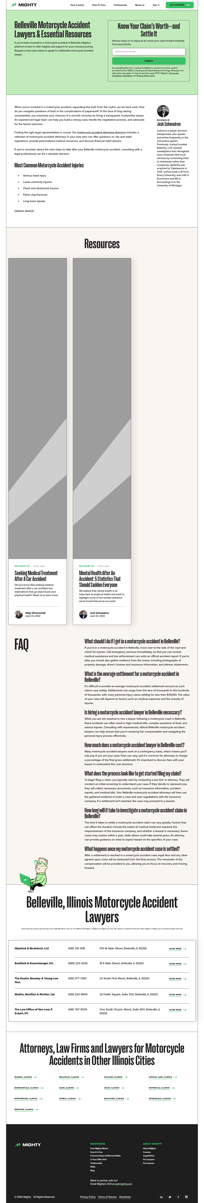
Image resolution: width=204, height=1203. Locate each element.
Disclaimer (128, 76)
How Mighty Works (99, 1148)
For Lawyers (148, 1159)
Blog (92, 1170)
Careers (147, 1152)
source (19, 210)
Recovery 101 (22, 566)
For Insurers (148, 1163)
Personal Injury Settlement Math (105, 1155)
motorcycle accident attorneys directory (101, 132)
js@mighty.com (123, 1184)
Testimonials (96, 1163)
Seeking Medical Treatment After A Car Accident (36, 576)
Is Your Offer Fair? (98, 1159)
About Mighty (149, 1148)
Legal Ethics (148, 1155)
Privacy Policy (143, 76)
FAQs (92, 1167)
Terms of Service (107, 1197)
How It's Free (96, 1152)
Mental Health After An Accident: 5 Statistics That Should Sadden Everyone (100, 579)
